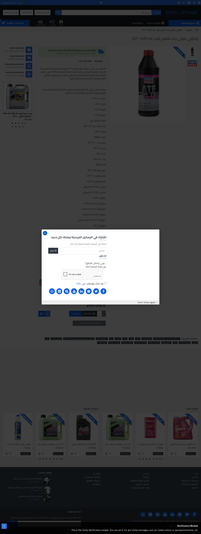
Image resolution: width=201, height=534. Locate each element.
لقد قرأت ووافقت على (90, 283)
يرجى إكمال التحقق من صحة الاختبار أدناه (96, 265)
